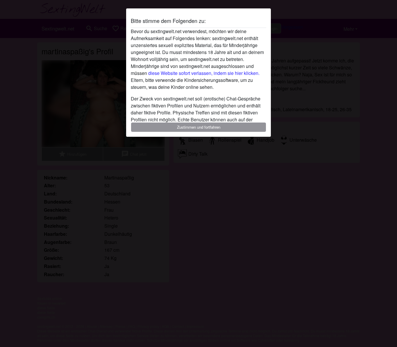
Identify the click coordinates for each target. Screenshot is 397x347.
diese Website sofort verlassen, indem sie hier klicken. (204, 73)
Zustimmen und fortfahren (198, 127)
